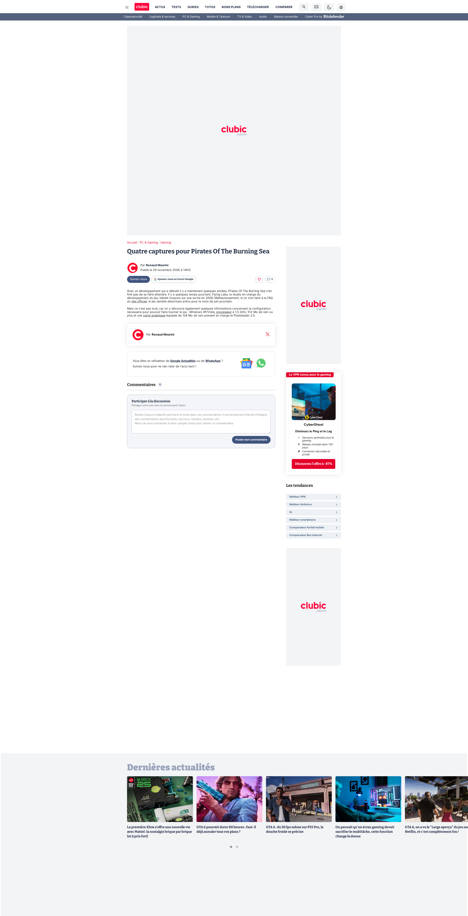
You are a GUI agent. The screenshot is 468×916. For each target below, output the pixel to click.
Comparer (283, 7)
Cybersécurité (133, 16)
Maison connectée (286, 16)
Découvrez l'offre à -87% (313, 464)
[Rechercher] (304, 7)
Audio (263, 16)
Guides (193, 7)
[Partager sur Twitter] (459, 897)
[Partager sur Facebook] (459, 884)
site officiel (139, 301)
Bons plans (231, 7)
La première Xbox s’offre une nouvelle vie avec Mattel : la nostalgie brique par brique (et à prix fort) (159, 831)
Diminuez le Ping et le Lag (313, 431)
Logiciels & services (162, 16)
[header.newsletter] (316, 7)
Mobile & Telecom (218, 16)
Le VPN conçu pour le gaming (310, 374)
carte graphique (154, 315)
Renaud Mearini (157, 265)
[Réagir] (259, 279)
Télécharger (258, 7)
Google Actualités (183, 360)
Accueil (132, 242)
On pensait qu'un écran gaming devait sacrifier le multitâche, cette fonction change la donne (364, 831)
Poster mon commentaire (251, 440)
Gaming (166, 242)
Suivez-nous (138, 279)
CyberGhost (313, 424)
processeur (224, 312)
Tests (176, 7)
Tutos (210, 7)
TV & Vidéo (244, 16)
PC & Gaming (191, 16)
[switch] (329, 7)
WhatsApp (212, 360)
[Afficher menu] (127, 7)
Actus (160, 7)
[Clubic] (141, 7)
